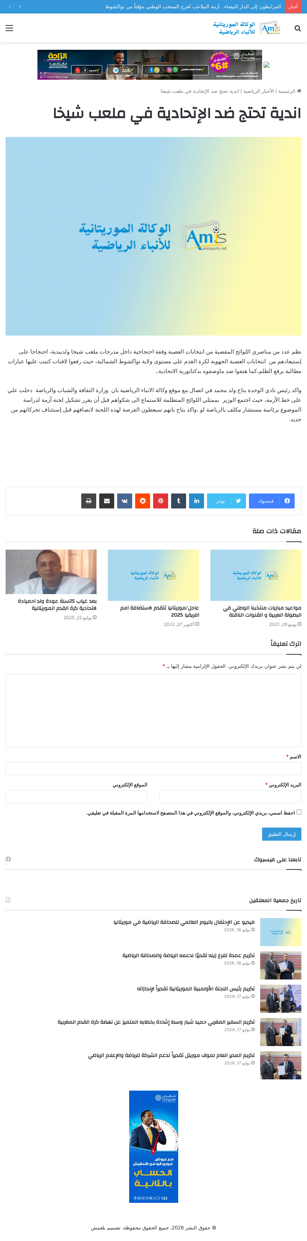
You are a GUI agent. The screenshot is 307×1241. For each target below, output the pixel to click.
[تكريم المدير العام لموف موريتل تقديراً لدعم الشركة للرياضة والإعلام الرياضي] (280, 1065)
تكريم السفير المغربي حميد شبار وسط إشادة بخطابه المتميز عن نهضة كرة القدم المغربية (156, 1022)
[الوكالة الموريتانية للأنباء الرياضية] (247, 28)
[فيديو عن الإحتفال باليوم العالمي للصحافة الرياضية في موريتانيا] (280, 932)
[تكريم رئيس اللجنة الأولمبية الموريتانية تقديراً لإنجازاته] (280, 999)
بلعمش (98, 1228)
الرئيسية (287, 91)
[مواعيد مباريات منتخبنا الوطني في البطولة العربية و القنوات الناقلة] (255, 575)
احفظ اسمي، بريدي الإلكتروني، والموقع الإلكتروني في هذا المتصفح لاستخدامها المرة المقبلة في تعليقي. (190, 813)
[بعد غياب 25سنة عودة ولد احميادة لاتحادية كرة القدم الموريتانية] (51, 572)
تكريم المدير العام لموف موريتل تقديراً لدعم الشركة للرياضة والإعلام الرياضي (171, 1055)
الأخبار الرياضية (258, 91)
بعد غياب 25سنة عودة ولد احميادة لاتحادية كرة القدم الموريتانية (57, 604)
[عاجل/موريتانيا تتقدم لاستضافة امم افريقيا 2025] (153, 575)
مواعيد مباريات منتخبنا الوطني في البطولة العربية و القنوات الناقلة (262, 611)
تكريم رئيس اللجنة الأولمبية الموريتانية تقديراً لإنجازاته (196, 989)
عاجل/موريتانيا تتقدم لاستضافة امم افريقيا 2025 (159, 611)
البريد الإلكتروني (283, 785)
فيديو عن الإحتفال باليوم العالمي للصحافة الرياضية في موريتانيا (184, 922)
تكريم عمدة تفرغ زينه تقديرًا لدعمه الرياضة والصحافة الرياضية (188, 955)
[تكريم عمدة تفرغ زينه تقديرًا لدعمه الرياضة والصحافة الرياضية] (280, 965)
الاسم (293, 756)
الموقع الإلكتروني (130, 785)
